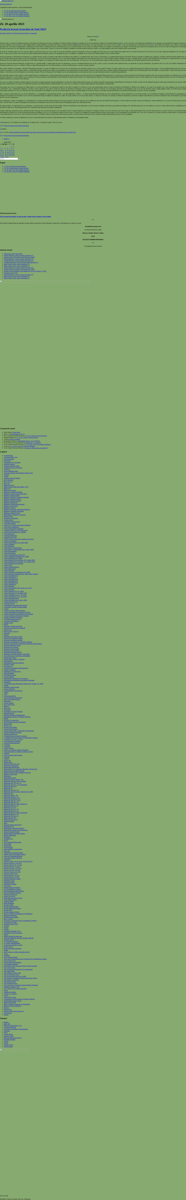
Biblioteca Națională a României (14, 511)
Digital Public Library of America (14, 659)
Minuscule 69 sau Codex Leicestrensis (15, 812)
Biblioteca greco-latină (11, 506)
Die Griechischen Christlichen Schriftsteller (17, 656)
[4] (151, 43)
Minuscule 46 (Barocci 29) (12, 799)
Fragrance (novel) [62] (11, 273)
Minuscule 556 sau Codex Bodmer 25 (15, 804)
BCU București (8, 480)
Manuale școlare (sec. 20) (11, 764)
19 (5, 152)
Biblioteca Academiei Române (13, 492)
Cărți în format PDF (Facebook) (13, 528)
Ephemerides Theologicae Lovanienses (16, 678)
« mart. (2, 157)
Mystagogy (7, 837)
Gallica (6, 692)
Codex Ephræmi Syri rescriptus (13, 563)
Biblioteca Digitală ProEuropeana (14, 504)
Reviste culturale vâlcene (11, 912)
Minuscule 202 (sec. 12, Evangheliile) (15, 785)
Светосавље (8, 1013)
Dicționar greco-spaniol (11, 647)
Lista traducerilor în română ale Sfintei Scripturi (18, 751)
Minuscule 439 (8, 793)
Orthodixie (7, 859)
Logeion (6, 758)
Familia (6, 685)
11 (3, 150)
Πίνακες (6, 1008)
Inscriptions (7, 710)
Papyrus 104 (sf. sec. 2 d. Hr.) (13, 865)
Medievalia (7, 776)
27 (8, 155)
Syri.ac (6, 954)
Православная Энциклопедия (13, 1011)
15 (11, 150)
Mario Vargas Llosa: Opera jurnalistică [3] (17, 276)
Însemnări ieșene (9, 713)
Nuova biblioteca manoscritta (13, 849)
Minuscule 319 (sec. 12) (11, 790)
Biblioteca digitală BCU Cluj (13, 1025)
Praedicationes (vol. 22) (17, 434)
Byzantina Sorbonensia (11, 518)
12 (5, 150)
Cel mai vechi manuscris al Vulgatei (15, 532)
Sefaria (6, 934)
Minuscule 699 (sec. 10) (11, 814)
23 (13, 152)
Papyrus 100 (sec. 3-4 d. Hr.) (13, 863)
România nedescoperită (11, 917)
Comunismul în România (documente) (15, 605)
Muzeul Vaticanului (10, 835)
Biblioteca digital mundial (12, 495)
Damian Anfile (8, 623)
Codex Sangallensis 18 (11, 576)
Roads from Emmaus (10, 915)
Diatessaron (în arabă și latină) (13, 637)
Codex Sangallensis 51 (11, 581)
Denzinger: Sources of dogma (13, 626)
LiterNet (6, 753)
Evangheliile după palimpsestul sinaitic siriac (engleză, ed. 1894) (23, 684)
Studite (6, 950)
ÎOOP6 (6, 718)
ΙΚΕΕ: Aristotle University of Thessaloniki (17, 1004)
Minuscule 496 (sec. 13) (11, 802)
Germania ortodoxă (10, 696)
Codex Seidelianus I (10, 584)
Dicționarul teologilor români (13, 652)
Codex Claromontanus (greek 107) (14, 555)
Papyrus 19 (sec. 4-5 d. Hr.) (12, 872)
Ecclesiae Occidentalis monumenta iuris (16, 668)
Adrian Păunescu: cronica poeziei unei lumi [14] (18, 267)
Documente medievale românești (14, 663)
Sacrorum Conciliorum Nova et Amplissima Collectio (20, 920)
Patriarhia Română (9, 1039)
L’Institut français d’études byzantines (15, 736)
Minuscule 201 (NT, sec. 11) (12, 783)
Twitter (6, 1043)
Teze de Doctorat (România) (12, 962)
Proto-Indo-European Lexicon (13, 898)
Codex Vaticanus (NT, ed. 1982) (14, 591)
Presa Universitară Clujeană (12, 893)
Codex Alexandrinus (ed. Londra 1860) (16, 542)
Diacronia (7, 633)
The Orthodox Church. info (12, 973)
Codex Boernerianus (10, 551)
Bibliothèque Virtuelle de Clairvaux (15, 515)
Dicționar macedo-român (11, 649)
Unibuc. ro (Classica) (10, 994)
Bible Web (7, 1024)
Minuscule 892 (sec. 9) (11, 819)
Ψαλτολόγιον (8, 1009)
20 (8, 152)
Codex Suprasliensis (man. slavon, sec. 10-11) (18, 588)
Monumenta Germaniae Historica (14, 828)
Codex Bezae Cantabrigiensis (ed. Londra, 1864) (19, 549)
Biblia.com (7, 488)
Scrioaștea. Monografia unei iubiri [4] (36, 448)
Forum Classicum (9, 689)
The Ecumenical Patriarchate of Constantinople (18, 969)
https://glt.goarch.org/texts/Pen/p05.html (16, 125)
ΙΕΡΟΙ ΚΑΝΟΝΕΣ (10, 1002)
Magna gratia (8, 762)
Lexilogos (7, 745)
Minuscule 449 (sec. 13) (11, 797)
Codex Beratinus (9, 546)
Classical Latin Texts (10, 537)
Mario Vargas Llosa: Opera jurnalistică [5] (17, 264)
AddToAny (7, 461)
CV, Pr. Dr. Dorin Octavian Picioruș (15, 11)
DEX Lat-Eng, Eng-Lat (11, 631)
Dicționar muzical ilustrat (11, 650)
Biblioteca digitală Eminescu (12, 501)
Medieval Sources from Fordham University (17, 772)
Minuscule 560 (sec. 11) (11, 805)
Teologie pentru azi (6, 4)
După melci (16, 432)
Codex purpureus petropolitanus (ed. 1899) (17, 572)
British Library (8, 516)
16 (13, 150)
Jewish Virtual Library (11, 729)
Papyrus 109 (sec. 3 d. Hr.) (12, 866)
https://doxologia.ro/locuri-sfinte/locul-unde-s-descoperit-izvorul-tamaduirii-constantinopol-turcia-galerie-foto (42, 132)
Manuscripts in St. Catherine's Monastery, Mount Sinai (20, 769)
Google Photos (8, 1034)
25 (3, 155)
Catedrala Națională (10, 1027)
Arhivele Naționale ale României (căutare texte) (18, 473)
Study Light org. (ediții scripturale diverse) (17, 952)
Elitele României (9, 673)
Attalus (6, 476)
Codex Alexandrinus (10, 541)
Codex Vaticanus (9, 589)
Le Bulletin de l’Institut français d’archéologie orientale (20, 738)
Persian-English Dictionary (12, 887)
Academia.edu (8, 455)
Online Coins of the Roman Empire (15, 854)
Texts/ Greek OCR (9, 961)
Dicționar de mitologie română (13, 638)
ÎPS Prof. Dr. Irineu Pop (11, 720)
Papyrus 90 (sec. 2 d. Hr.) (11, 877)
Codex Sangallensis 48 (11, 579)
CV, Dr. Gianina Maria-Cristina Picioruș (16, 12)
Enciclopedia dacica (10, 675)
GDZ (5, 694)
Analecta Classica (9, 464)
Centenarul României (10, 535)
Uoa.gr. (6, 995)
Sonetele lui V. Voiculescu (33, 443)
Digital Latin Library (10, 657)
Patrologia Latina (9, 882)
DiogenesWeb (8, 661)
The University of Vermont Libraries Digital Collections (21, 985)
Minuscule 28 (8, 788)
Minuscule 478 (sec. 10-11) (12, 800)
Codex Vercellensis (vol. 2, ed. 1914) (15, 596)
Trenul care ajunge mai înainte (13, 254)
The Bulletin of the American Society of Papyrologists (20, 966)
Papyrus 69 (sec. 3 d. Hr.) (11, 875)
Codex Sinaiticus (9, 586)
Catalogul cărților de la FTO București (15, 530)
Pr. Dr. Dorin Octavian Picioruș (19, 33)
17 (1, 152)
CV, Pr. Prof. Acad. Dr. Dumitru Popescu (16, 14)
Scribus (6, 927)
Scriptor (6, 929)
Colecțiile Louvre (9, 603)
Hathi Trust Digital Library (12, 699)
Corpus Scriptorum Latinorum (13, 617)
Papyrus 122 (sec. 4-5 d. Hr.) (13, 868)
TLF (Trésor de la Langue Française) (15, 988)
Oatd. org (7, 851)
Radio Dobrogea (9, 903)
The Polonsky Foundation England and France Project (20, 978)
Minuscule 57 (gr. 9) (10, 807)
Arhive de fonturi (14, 439)
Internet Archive (9, 1036)
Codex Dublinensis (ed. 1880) (13, 558)
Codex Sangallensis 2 (10, 577)
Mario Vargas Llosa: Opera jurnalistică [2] (17, 278)
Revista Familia (8, 905)
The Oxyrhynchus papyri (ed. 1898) (15, 976)
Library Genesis (9, 748)
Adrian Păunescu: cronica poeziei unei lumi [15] (18, 261)
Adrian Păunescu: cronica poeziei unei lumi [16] (18, 259)
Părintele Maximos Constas (12, 879)
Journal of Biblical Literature (12, 732)
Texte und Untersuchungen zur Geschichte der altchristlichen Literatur (25, 959)
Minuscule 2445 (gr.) (10, 786)
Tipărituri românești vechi (11, 987)
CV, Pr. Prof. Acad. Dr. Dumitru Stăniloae (17, 16)
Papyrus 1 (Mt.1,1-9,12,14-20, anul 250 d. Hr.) (18, 861)
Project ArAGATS (9, 896)
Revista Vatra (8, 910)
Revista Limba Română (11, 907)
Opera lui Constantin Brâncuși (13, 856)
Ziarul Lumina (8, 1046)
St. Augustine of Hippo (11, 941)
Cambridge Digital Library (12, 522)
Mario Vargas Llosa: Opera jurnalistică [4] (17, 266)
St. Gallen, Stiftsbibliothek (12, 943)
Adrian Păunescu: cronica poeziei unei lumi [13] (18, 274)
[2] (77, 43)
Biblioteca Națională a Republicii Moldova (17, 509)
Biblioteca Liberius (10, 508)
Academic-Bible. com (10, 457)
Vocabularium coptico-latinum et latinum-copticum (19, 999)
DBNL (6, 624)
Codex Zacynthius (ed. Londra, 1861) (15, 600)
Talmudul (7, 955)
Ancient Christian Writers (11, 466)
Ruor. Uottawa (8, 919)
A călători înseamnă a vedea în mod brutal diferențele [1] (21, 262)
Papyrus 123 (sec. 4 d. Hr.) (12, 870)
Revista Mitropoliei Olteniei (12, 908)
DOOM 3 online (9, 664)
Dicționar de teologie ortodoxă (13, 640)
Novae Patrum (8, 847)
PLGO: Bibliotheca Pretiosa (12, 889)
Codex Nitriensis (9, 570)
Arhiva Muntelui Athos (11, 471)
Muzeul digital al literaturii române (14, 833)
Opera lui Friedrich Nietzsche (13, 858)
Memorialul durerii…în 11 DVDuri (29, 441)
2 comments (33, 33)
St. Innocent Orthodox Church (13, 945)
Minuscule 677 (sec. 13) (11, 809)
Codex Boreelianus (10, 553)
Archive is (7, 469)
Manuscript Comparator (11, 765)
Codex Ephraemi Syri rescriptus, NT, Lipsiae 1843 (19, 560)
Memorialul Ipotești (10, 778)
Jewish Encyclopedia (10, 727)
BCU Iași (7, 483)
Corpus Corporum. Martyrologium (14, 610)
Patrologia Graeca (9, 880)
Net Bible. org (8, 839)
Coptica (6, 609)
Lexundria (7, 746)
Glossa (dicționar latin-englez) (13, 697)
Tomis (6, 990)
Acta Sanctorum (9, 459)
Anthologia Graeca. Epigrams (13, 468)
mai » (7, 157)
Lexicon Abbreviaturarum (12, 743)
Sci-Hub (6, 926)
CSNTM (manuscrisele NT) (12, 619)
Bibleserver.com (9, 485)
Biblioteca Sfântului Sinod (12, 513)
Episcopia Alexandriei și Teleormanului (16, 1029)
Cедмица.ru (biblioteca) (11, 621)
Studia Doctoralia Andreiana (12, 948)
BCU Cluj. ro (8, 481)
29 (11, 155)
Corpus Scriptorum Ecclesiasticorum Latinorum (18, 614)
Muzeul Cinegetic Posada (11, 832)
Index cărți (7, 708)
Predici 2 (6, 139)
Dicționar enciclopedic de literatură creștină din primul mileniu (23, 643)
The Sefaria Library (10, 981)
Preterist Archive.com (10, 894)
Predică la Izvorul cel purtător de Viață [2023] (23, 29)
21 (10, 152)
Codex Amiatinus (9, 544)
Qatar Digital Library (10, 900)
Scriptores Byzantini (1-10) (12, 931)
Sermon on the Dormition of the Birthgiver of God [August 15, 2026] (25, 271)
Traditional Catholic (10, 992)
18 (3, 152)
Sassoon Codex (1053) (11, 924)
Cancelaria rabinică (10, 523)
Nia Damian (7, 844)
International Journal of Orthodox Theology (17, 717)
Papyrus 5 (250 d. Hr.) (11, 873)
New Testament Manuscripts (12, 842)
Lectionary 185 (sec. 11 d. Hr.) (13, 739)
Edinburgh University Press (12, 671)
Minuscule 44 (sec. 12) (11, 795)
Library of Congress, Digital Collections (16, 750)
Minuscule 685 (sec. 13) (11, 811)
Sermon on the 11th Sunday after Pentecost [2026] (19, 269)
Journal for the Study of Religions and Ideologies (19, 731)
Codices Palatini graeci (11, 602)
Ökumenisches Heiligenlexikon (13, 853)
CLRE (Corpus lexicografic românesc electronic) (19, 539)
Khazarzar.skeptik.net (10, 734)
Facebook (7, 1031)
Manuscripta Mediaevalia (11, 767)
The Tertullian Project (10, 983)
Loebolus (7, 757)
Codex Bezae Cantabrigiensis (13, 548)
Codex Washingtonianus (11, 598)
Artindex (6, 474)
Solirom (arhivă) (9, 940)
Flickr (5, 1032)
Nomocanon (7, 846)
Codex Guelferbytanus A (11, 567)
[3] (122, 43)
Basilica (6, 1022)
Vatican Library (8, 1045)
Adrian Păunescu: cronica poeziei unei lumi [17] (18, 255)
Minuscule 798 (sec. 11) (11, 816)
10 (1, 150)
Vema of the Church (10, 997)
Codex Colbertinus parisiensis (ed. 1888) (16, 556)
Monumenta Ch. (9, 826)
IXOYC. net (8, 725)
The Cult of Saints (9, 967)
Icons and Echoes (9, 704)
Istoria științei (8, 724)
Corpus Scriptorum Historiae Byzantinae (16, 616)
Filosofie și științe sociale (11, 687)
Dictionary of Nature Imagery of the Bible (17, 654)
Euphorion (7, 682)
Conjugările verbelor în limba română (15, 607)
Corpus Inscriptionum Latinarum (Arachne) (17, 612)
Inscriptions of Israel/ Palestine (13, 711)
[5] (20, 45)
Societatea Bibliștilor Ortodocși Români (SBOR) (19, 938)
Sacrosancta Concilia (10, 922)
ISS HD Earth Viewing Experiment (15, 722)
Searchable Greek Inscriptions (13, 933)
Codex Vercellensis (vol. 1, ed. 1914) (15, 595)
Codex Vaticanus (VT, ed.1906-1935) (15, 593)
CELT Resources (9, 534)
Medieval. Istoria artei (10, 774)
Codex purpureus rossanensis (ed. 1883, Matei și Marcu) (21, 574)
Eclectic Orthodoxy (10, 670)
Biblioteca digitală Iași (10, 502)
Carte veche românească (11, 527)
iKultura (6, 706)
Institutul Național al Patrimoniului (14, 715)
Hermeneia (7, 701)
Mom (5, 823)
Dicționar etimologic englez (12, 645)
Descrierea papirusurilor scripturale (14, 628)
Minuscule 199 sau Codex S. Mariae (15, 781)
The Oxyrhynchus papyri (11, 974)
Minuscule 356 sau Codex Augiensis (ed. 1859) (18, 792)
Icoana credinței (9, 703)
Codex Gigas (8, 565)
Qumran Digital (8, 901)
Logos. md (7, 760)
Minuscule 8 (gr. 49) (10, 818)
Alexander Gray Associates (12, 462)
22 (11, 152)
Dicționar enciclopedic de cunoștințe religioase (18, 642)
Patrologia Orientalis (10, 884)
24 (1, 155)
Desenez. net (8, 630)
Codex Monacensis (10, 569)
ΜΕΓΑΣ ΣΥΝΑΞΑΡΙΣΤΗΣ (12, 1006)
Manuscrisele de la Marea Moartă (14, 771)
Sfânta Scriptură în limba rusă (13, 936)
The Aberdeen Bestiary (11, 964)
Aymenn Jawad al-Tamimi (12, 478)
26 (5, 155)
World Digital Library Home (12, 1001)
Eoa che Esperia (9, 677)
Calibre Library (8, 520)
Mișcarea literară (9, 821)
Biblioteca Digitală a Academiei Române (16, 497)
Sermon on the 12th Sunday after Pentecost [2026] (19, 257)
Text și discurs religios (10, 957)
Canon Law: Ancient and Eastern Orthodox (17, 525)
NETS (6, 840)
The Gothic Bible (9, 971)
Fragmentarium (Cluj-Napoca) (13, 691)
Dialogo (6, 635)
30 (13, 155)
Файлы (6, 1015)
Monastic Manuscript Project (12, 825)
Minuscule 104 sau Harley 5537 (13, 779)
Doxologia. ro (8, 666)
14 (10, 150)
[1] (97, 36)
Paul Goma (7, 886)
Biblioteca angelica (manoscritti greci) (15, 494)
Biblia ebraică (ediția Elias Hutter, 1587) (16, 487)
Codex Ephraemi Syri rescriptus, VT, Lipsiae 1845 (19, 562)
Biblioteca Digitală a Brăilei (12, 499)
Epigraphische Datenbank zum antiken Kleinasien (19, 680)
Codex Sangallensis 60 (11, 582)
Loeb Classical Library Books (13, 755)
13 (8, 150)
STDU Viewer (8, 947)
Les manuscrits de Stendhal (12, 741)
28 (10, 155)
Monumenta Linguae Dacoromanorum (15, 830)
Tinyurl (6, 1041)
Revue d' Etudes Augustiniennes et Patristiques (18, 913)
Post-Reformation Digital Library (14, 891)
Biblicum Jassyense (10, 490)
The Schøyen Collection (11, 980)
